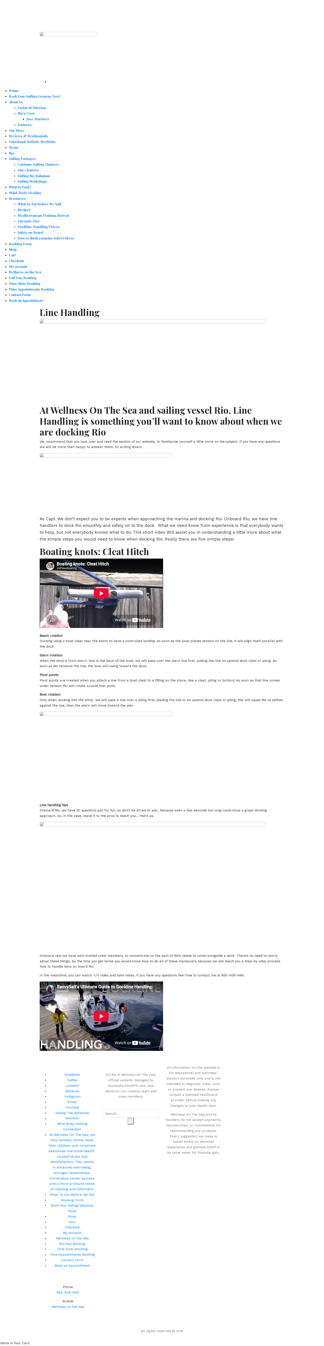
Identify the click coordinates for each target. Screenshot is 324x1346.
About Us (16, 102)
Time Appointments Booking (31, 289)
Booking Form (20, 244)
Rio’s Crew (26, 113)
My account (18, 266)
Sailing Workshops (32, 181)
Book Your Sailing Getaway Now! (34, 96)
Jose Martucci (37, 119)
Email (72, 1102)
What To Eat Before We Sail (39, 204)
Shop (13, 249)
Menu (13, 147)
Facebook (72, 1075)
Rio (11, 153)
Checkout (16, 261)
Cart (12, 255)
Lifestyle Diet (28, 221)
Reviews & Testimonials (28, 136)
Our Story (16, 130)
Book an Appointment (26, 300)
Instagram (72, 1096)
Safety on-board (30, 232)
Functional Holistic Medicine (32, 141)
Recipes (24, 209)
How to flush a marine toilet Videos (46, 238)
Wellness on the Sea (25, 272)
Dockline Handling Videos (39, 226)
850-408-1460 (68, 1292)
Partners (25, 124)
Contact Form (20, 295)
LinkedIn (72, 1086)
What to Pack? (20, 187)
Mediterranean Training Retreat (43, 215)
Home (14, 90)
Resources (17, 198)
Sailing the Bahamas (34, 176)
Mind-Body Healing (25, 193)
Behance (72, 1091)
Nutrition (72, 1118)
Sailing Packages (22, 158)
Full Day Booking (22, 278)
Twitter (72, 1080)
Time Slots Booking (24, 283)
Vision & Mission (32, 108)
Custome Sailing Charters (38, 164)
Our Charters (28, 170)
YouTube (72, 1107)
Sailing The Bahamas (72, 1113)
